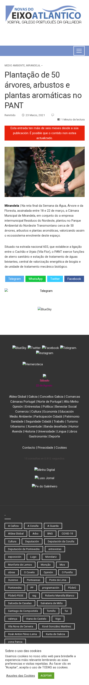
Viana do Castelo (36, 618)
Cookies (61, 447)
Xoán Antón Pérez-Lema (22, 634)
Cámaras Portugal (22, 401)
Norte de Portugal (49, 401)
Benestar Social (66, 406)
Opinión (18, 406)
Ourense (13, 580)
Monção (46, 564)
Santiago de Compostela (23, 610)
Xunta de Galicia (55, 634)
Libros (73, 431)
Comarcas (73, 396)
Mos (62, 564)
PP (31, 587)
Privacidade (45, 447)
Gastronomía (38, 436)
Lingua (61, 431)
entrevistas (54, 549)
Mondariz (51, 556)
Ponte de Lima (57, 580)
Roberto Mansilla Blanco (59, 595)
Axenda (17, 431)
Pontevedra (15, 587)
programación (50, 587)
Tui (66, 610)
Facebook (74, 279)
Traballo (59, 421)
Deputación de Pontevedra (24, 549)
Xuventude (35, 426)
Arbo (35, 533)
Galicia (33, 396)
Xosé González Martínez (56, 626)
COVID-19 (67, 533)
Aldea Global (17, 396)
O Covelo (29, 572)
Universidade (46, 431)
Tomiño (51, 610)
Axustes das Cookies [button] (20, 676)
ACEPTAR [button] (46, 675)
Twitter (55, 279)
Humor (74, 426)
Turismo (72, 421)
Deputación (32, 541)
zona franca (15, 641)
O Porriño (67, 572)
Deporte (54, 436)
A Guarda (53, 525)
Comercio (22, 411)
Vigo (58, 618)
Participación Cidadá (48, 416)
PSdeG (72, 587)
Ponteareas (33, 580)
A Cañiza (13, 525)
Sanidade (17, 421)
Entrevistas (32, 406)
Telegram (14, 279)
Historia (30, 431)
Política (48, 406)
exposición (14, 556)
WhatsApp (36, 279)
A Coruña (33, 525)
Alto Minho (71, 401)
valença (12, 618)
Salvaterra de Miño (52, 603)
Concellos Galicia (51, 396)
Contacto (28, 447)
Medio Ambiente (15, 65)
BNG (50, 533)
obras (11, 572)
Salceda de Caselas (20, 603)
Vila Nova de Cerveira (20, 626)
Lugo (33, 556)
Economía (50, 411)
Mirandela (33, 65)
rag (34, 595)
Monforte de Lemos (20, 564)
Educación (67, 411)
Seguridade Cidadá (38, 421)
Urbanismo (17, 426)
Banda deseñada (55, 426)
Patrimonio (72, 416)
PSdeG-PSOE (15, 595)
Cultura (36, 411)
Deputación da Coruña (61, 541)
